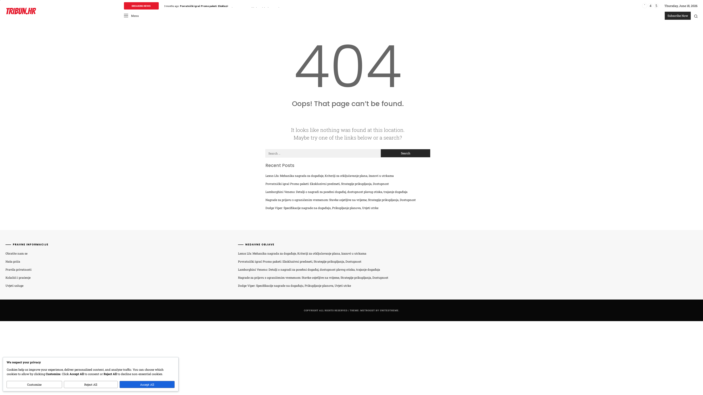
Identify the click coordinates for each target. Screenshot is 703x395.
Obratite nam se (16, 253)
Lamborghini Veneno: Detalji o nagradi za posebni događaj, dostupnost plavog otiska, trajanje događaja (336, 192)
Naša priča (12, 261)
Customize (34, 384)
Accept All (147, 384)
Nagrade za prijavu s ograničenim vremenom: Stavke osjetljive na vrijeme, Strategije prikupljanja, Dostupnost (340, 200)
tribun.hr (20, 11)
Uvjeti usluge (14, 285)
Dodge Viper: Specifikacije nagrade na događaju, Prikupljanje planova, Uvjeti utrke (321, 208)
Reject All (90, 384)
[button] (131, 16)
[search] (696, 16)
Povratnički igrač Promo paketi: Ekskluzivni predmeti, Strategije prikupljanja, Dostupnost (232, 6)
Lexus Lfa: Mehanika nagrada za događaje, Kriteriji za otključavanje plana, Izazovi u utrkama (329, 176)
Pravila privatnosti (18, 269)
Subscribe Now (677, 16)
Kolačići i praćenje (18, 277)
